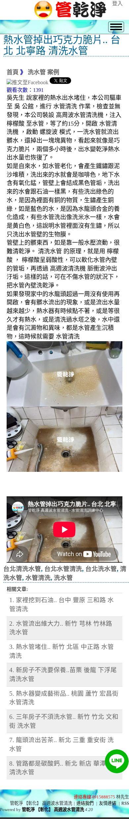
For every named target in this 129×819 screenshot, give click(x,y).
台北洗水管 (101, 568)
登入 (117, 3)
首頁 (13, 72)
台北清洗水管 (22, 568)
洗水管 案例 (43, 72)
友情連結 (107, 803)
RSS (125, 803)
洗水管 (63, 577)
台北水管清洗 (63, 568)
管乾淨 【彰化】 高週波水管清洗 (53, 809)
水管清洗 (38, 577)
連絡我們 (85, 803)
